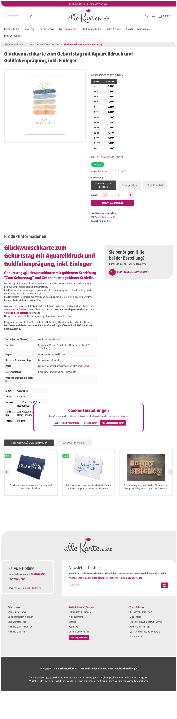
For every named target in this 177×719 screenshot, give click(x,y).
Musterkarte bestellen (105, 213)
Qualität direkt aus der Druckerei (145, 631)
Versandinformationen (137, 681)
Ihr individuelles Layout (141, 612)
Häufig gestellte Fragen (80, 612)
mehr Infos (83, 366)
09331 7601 (123, 272)
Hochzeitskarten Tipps (140, 626)
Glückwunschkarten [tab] (74, 442)
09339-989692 (38, 574)
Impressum (45, 668)
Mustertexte (135, 616)
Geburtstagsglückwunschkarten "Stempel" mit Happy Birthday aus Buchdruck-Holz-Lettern (146, 486)
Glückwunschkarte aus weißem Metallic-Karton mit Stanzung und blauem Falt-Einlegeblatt (88, 486)
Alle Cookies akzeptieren (113, 422)
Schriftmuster (136, 636)
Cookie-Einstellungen (126, 668)
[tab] (25, 236)
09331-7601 (19, 578)
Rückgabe (73, 626)
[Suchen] (30, 15)
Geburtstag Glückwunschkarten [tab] (29, 442)
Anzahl (94, 195)
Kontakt (72, 621)
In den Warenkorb (112, 203)
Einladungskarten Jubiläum (20, 616)
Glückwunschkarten (17, 621)
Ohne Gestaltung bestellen (103, 185)
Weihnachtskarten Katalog (20, 626)
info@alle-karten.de (32, 588)
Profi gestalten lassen (155, 185)
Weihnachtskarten (16, 631)
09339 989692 (141, 272)
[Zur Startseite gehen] (88, 16)
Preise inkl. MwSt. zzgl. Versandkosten (107, 156)
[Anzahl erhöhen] (130, 195)
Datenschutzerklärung (65, 668)
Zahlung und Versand (79, 631)
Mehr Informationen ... (120, 416)
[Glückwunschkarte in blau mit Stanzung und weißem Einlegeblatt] (30, 467)
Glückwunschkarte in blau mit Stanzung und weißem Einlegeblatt (31, 486)
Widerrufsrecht (76, 616)
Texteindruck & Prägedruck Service (146, 621)
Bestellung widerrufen (78, 637)
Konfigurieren (90, 422)
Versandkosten (81, 677)
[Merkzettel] (147, 16)
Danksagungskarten (17, 612)
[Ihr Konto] (153, 16)
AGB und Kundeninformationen (96, 668)
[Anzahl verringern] (105, 195)
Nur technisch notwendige (66, 422)
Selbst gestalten (129, 185)
